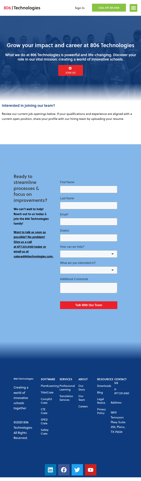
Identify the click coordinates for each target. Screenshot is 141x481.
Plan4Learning (46, 386)
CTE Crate (44, 411)
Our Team (81, 398)
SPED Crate (44, 421)
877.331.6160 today (29, 246)
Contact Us (120, 381)
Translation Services (65, 398)
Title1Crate (46, 392)
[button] (133, 8)
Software (46, 379)
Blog (100, 392)
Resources (102, 379)
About (83, 379)
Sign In (80, 8)
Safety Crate (44, 431)
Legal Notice (101, 401)
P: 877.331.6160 (120, 391)
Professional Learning (65, 387)
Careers (83, 406)
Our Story (81, 387)
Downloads (102, 386)
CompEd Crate (46, 401)
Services (65, 379)
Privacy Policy (101, 411)
